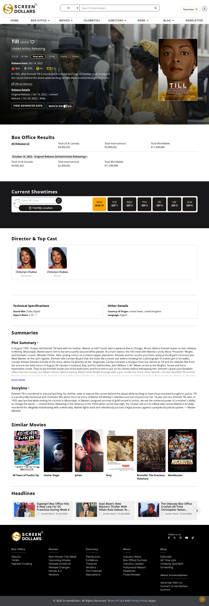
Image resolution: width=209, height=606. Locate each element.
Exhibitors (92, 560)
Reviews (54, 574)
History (75, 56)
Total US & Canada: (69, 143)
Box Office (18, 549)
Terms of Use (115, 600)
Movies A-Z (55, 570)
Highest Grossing (21, 563)
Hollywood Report (134, 567)
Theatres (91, 563)
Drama (63, 56)
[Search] (156, 8)
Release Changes (59, 567)
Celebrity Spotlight (171, 563)
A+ (41, 68)
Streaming (166, 567)
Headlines (129, 570)
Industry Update (133, 563)
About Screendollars (173, 575)
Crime (52, 56)
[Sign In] (204, 9)
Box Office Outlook (135, 560)
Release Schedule (60, 563)
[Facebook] (169, 537)
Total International (115, 143)
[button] (32, 42)
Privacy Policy (139, 600)
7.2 (53, 68)
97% (30, 68)
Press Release (131, 574)
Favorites (189, 9)
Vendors (91, 567)
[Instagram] (180, 537)
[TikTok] (193, 537)
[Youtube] (186, 537)
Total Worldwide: (160, 143)
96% (17, 68)
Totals (15, 560)
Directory (92, 549)
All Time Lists (168, 560)
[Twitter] (174, 537)
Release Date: (19, 63)
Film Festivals (94, 570)
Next (197, 510)
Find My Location (43, 208)
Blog (163, 549)
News (126, 549)
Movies (53, 549)
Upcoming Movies (59, 560)
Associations (93, 574)
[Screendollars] (20, 8)
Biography (38, 56)
